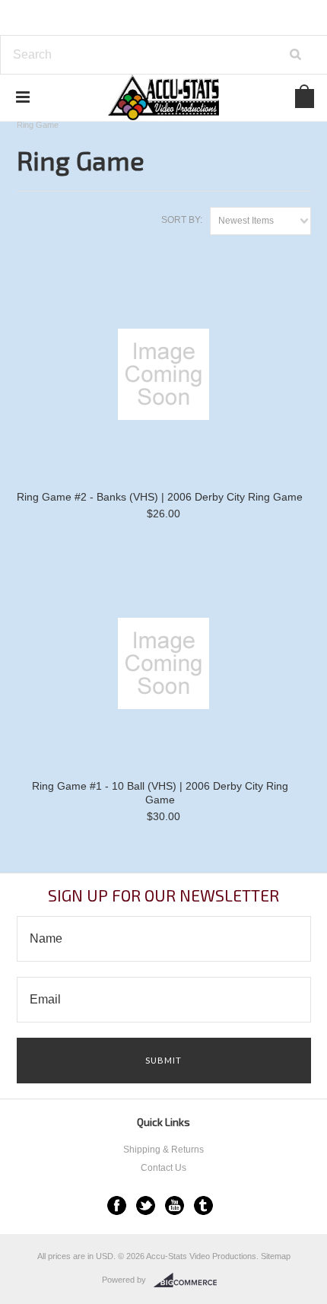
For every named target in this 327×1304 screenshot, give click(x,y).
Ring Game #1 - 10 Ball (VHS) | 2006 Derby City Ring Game (160, 793)
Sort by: (181, 220)
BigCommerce (190, 1280)
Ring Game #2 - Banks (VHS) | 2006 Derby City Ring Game (160, 497)
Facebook (116, 1205)
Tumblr (203, 1205)
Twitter (145, 1205)
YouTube (174, 1205)
